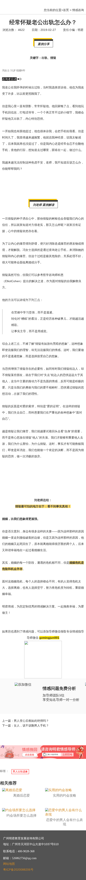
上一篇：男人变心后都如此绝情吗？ (25, 720)
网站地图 (9, 863)
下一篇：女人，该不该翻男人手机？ (25, 725)
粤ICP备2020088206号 (18, 869)
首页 (66, 10)
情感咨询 (78, 10)
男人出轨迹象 (20, 771)
